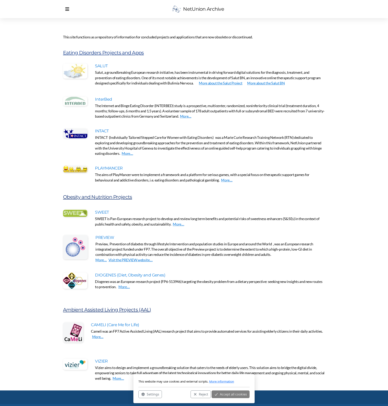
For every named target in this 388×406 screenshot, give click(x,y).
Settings (153, 394)
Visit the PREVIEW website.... (131, 260)
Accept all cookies (233, 394)
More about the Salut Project (220, 83)
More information (221, 381)
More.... (185, 116)
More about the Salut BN (266, 83)
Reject (203, 394)
